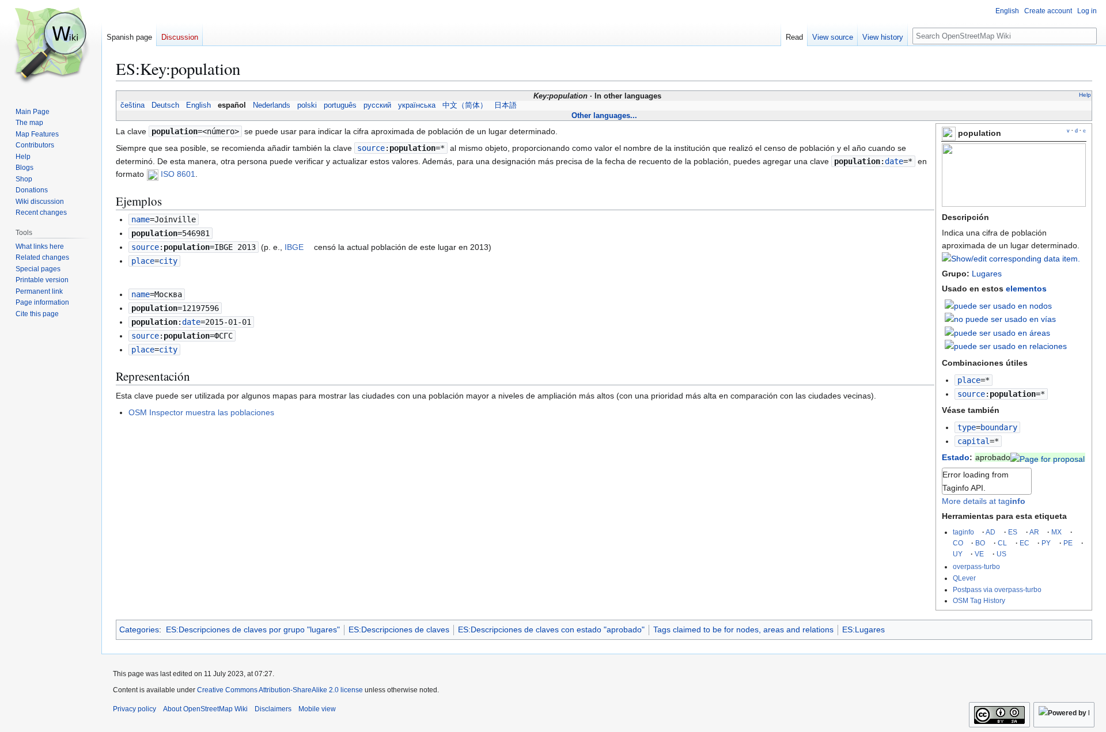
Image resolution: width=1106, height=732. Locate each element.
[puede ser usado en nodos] (998, 305)
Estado (955, 457)
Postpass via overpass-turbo (997, 589)
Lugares (987, 273)
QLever (964, 578)
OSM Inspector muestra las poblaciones (201, 412)
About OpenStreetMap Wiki (205, 709)
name (140, 219)
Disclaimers (273, 709)
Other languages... (604, 115)
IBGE (294, 247)
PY (1046, 543)
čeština (132, 105)
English (198, 105)
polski (307, 105)
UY (958, 553)
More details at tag (983, 501)
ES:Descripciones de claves (399, 629)
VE (979, 553)
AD (990, 532)
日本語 (505, 105)
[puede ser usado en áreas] (997, 332)
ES (1012, 532)
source (971, 394)
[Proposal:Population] (1047, 457)
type (966, 427)
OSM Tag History (979, 600)
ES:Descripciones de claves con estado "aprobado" (551, 629)
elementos (1026, 288)
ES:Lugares (863, 629)
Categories (139, 629)
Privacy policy (134, 709)
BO (980, 543)
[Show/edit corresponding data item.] (1011, 258)
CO (958, 543)
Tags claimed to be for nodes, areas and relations (743, 629)
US (1001, 553)
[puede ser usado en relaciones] (1006, 345)
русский (377, 105)
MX (1056, 532)
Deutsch (165, 105)
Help (1085, 95)
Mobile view (317, 709)
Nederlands (272, 105)
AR (1034, 532)
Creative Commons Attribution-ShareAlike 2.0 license (280, 690)
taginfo (963, 532)
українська (417, 105)
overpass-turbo (976, 566)
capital (973, 441)
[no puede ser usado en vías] (1000, 318)
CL (1002, 543)
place (968, 380)
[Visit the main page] (51, 46)
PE (1068, 543)
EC (1024, 543)
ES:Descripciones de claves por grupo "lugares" (253, 629)
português (340, 105)
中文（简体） (465, 105)
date (894, 161)
